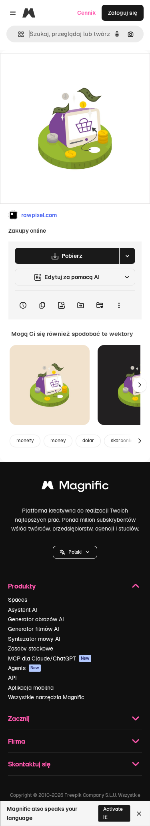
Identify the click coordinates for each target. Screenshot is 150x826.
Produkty (22, 586)
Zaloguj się (122, 12)
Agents (23, 668)
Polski (75, 552)
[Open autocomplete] (18, 34)
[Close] (139, 813)
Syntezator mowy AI (34, 638)
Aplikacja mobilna (31, 687)
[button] (75, 552)
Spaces (17, 599)
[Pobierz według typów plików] (127, 256)
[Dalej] (139, 385)
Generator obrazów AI (36, 619)
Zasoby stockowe (30, 648)
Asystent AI (22, 609)
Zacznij (19, 718)
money (58, 440)
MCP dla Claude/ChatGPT (49, 658)
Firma (16, 741)
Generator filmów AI (33, 628)
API (12, 677)
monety (25, 440)
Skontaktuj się (29, 764)
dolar (88, 440)
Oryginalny (55, 68)
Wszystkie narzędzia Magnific (46, 697)
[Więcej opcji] (119, 305)
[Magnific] (75, 487)
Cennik (86, 12)
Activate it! (113, 813)
